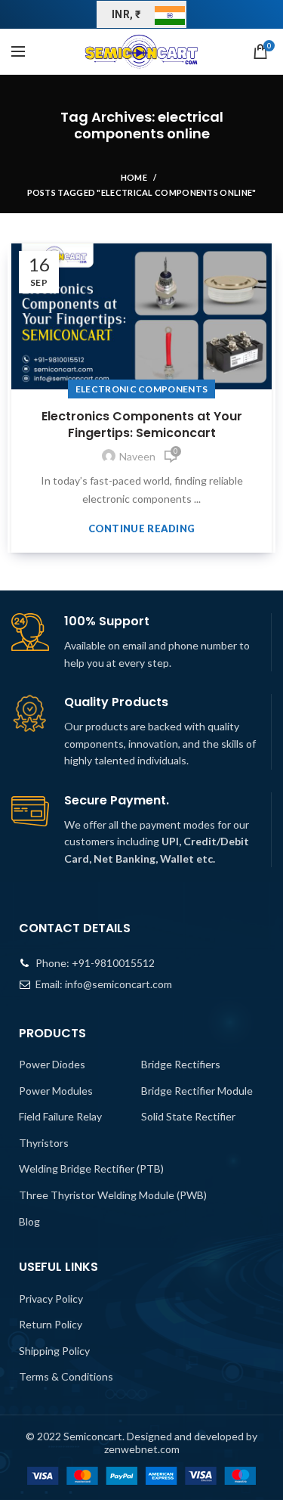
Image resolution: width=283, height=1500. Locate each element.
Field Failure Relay (60, 1116)
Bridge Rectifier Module (197, 1090)
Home (134, 177)
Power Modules (56, 1090)
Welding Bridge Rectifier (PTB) (91, 1168)
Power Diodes (52, 1064)
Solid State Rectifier (188, 1116)
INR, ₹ (126, 14)
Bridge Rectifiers (180, 1064)
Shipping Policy (54, 1350)
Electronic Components (141, 389)
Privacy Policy (51, 1298)
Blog (29, 1221)
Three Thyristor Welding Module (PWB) (113, 1195)
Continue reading (141, 529)
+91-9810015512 (113, 962)
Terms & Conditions (66, 1376)
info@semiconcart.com (118, 984)
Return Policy (50, 1324)
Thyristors (44, 1142)
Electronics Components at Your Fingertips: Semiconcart (142, 425)
